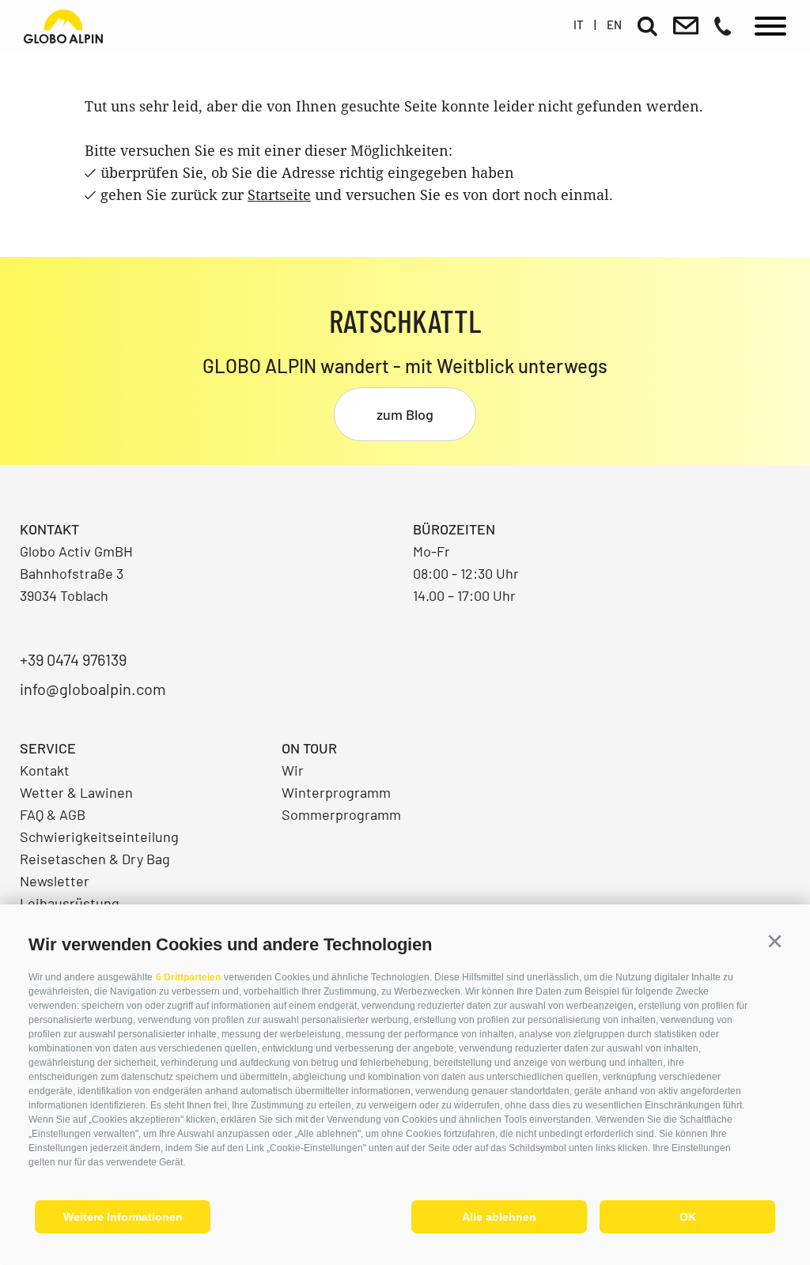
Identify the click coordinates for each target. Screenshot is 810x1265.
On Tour (309, 748)
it (578, 24)
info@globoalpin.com (93, 688)
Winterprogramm (336, 792)
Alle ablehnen (499, 1216)
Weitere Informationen (123, 1216)
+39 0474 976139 (73, 659)
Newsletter (54, 880)
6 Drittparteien (188, 977)
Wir (293, 770)
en (614, 24)
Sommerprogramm (341, 814)
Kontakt (45, 770)
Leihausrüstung (69, 903)
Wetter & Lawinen (76, 792)
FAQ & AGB (52, 814)
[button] (774, 942)
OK (687, 1216)
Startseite (279, 194)
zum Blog (405, 414)
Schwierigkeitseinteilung (99, 836)
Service (48, 748)
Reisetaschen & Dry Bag (95, 858)
